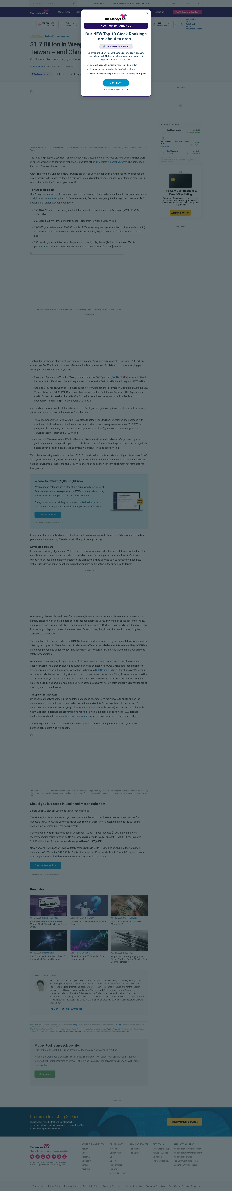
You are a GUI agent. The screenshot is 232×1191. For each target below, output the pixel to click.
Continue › (116, 82)
